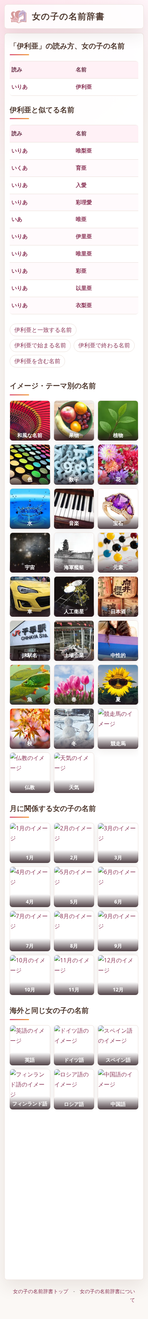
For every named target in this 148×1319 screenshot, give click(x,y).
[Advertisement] (74, 1193)
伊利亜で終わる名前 (104, 345)
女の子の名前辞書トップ (40, 1291)
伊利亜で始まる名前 (40, 345)
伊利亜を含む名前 (37, 361)
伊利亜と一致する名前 (43, 330)
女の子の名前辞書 (68, 16)
